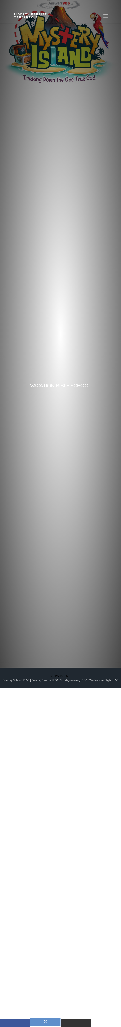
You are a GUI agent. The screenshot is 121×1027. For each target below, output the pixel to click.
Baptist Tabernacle (30, 16)
